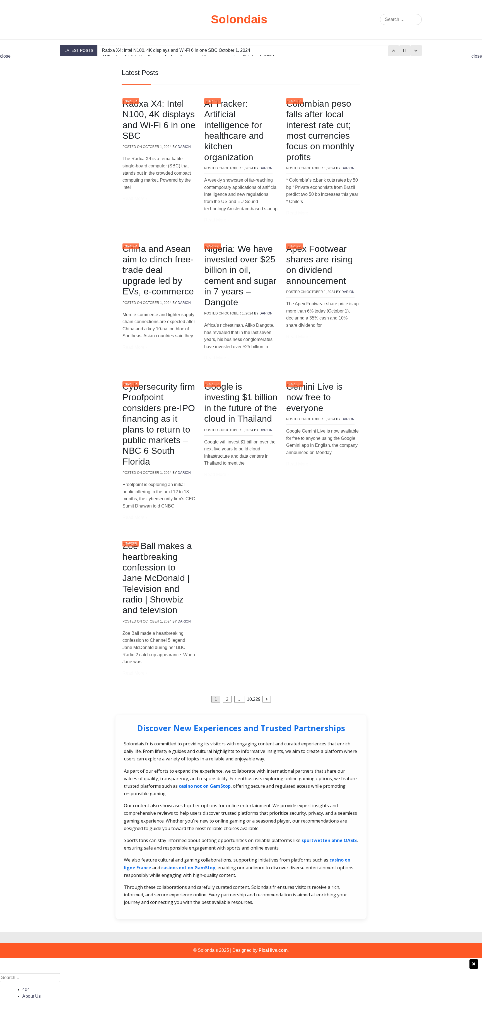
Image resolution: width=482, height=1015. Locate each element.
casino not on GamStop (205, 786)
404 (26, 989)
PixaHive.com (273, 950)
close (5, 56)
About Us (31, 996)
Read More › (134, 198)
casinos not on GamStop (188, 868)
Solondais (239, 19)
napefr (131, 101)
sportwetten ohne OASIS (329, 840)
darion (184, 147)
